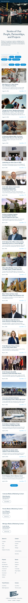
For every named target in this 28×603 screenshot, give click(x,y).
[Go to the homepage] (14, 594)
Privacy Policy (19, 598)
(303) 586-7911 (5, 499)
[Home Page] (5, 1)
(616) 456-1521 (5, 528)
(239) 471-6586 (5, 514)
